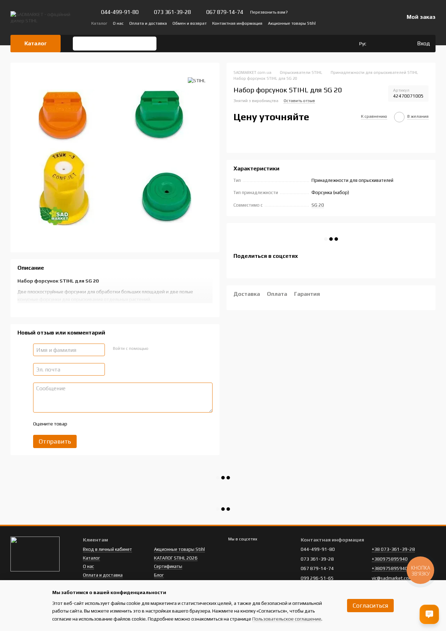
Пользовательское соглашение (286, 619)
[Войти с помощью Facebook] (156, 349)
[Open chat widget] (429, 614)
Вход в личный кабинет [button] (107, 549)
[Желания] (396, 43)
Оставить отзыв (299, 100)
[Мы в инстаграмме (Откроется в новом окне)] (362, 23)
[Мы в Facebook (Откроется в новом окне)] (345, 23)
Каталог (99, 23)
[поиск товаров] (80, 44)
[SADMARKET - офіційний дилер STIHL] (35, 553)
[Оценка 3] (100, 424)
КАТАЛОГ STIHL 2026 (176, 558)
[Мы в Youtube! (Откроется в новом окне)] (353, 23)
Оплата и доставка (148, 23)
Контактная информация (237, 23)
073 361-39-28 (172, 12)
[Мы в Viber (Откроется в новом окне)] (370, 23)
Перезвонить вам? (269, 12)
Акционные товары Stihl (292, 23)
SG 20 (318, 205)
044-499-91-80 (120, 12)
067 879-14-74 (224, 12)
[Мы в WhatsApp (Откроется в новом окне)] (379, 23)
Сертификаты (168, 566)
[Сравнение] (382, 43)
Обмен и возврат (189, 23)
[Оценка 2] (89, 424)
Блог (159, 575)
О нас (118, 23)
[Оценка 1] (78, 424)
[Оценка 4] (111, 424)
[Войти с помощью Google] (167, 349)
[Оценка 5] (123, 424)
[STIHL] (196, 80)
